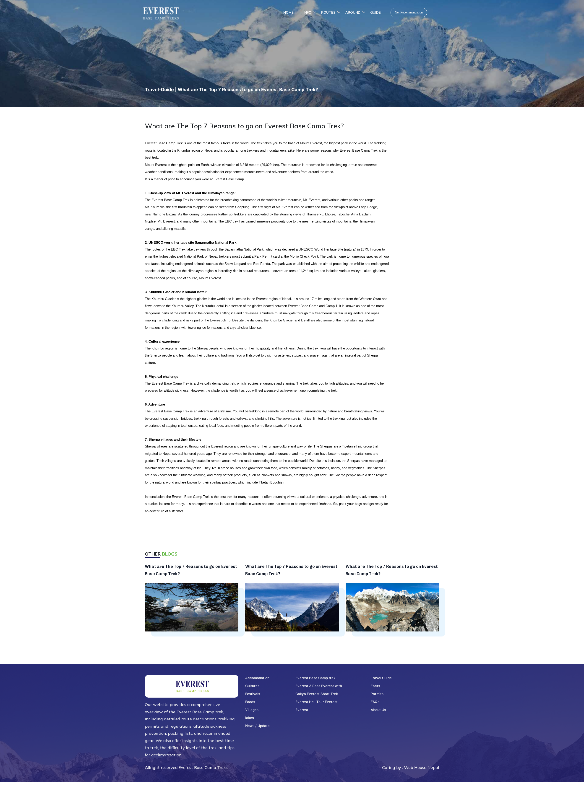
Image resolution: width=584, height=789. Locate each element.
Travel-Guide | (161, 89)
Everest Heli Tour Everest (316, 702)
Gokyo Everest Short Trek (316, 694)
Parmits (377, 694)
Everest (301, 710)
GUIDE (375, 12)
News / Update (257, 726)
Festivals (252, 694)
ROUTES (328, 12)
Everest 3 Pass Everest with (318, 686)
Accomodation (257, 678)
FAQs (375, 702)
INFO (307, 12)
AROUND (352, 12)
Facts (375, 686)
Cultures (252, 686)
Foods (250, 702)
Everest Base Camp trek (315, 678)
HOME (288, 12)
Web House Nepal (421, 767)
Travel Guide (381, 678)
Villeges (251, 710)
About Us (378, 710)
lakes (249, 718)
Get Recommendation (409, 12)
